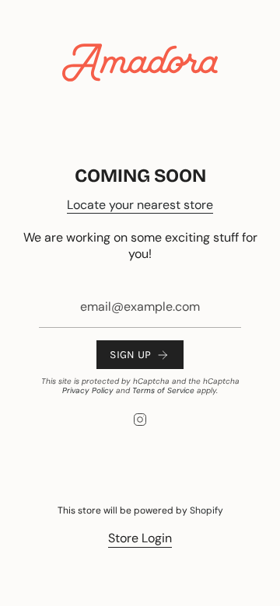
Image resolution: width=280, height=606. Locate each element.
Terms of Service (163, 390)
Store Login (140, 538)
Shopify (206, 510)
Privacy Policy (88, 390)
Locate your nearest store (140, 205)
